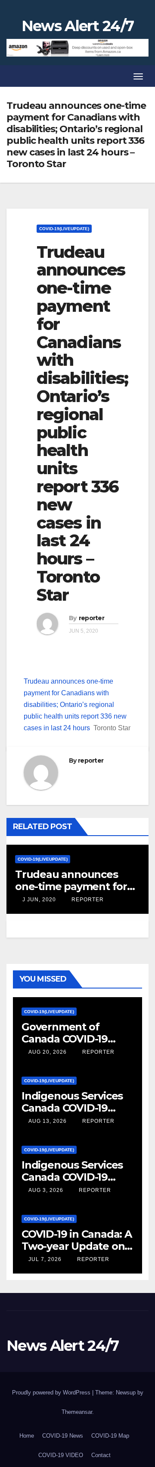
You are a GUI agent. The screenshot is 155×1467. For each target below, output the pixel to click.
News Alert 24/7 (78, 26)
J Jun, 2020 (38, 900)
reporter (91, 618)
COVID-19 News (62, 1435)
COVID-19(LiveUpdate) (64, 228)
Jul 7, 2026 (45, 1259)
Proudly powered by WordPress (52, 1392)
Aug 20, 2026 (47, 1052)
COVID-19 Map (110, 1435)
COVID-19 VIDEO (60, 1455)
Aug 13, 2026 (47, 1121)
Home (26, 1435)
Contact (101, 1455)
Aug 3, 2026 (45, 1190)
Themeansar (77, 1412)
